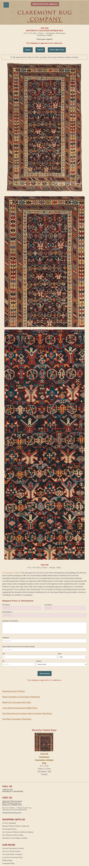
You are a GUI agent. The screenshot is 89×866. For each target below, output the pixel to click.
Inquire (28, 50)
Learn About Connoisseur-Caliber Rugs (19, 708)
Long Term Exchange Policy (12, 857)
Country (38, 661)
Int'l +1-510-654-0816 (53, 22)
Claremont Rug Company (44, 16)
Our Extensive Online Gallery (13, 835)
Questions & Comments (10, 621)
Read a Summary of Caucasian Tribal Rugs (21, 697)
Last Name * (48, 605)
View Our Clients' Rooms (11, 851)
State (59, 654)
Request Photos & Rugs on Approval (15, 826)
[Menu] (6, 5)
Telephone (5, 638)
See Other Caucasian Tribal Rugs (16, 719)
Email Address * (7, 612)
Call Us (40, 50)
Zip (3, 661)
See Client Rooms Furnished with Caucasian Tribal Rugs (27, 713)
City (3, 654)
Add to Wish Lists (57, 50)
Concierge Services (9, 829)
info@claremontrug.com (11, 813)
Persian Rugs (7, 860)
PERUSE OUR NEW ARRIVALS (44, 4)
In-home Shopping (9, 823)
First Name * (6, 605)
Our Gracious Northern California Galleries (17, 832)
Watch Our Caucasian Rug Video (16, 702)
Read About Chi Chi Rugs (13, 691)
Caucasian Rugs (8, 863)
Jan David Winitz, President (12, 854)
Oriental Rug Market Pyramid (13, 848)
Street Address (18, 646)
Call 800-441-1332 (34, 22)
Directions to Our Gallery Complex (14, 838)
